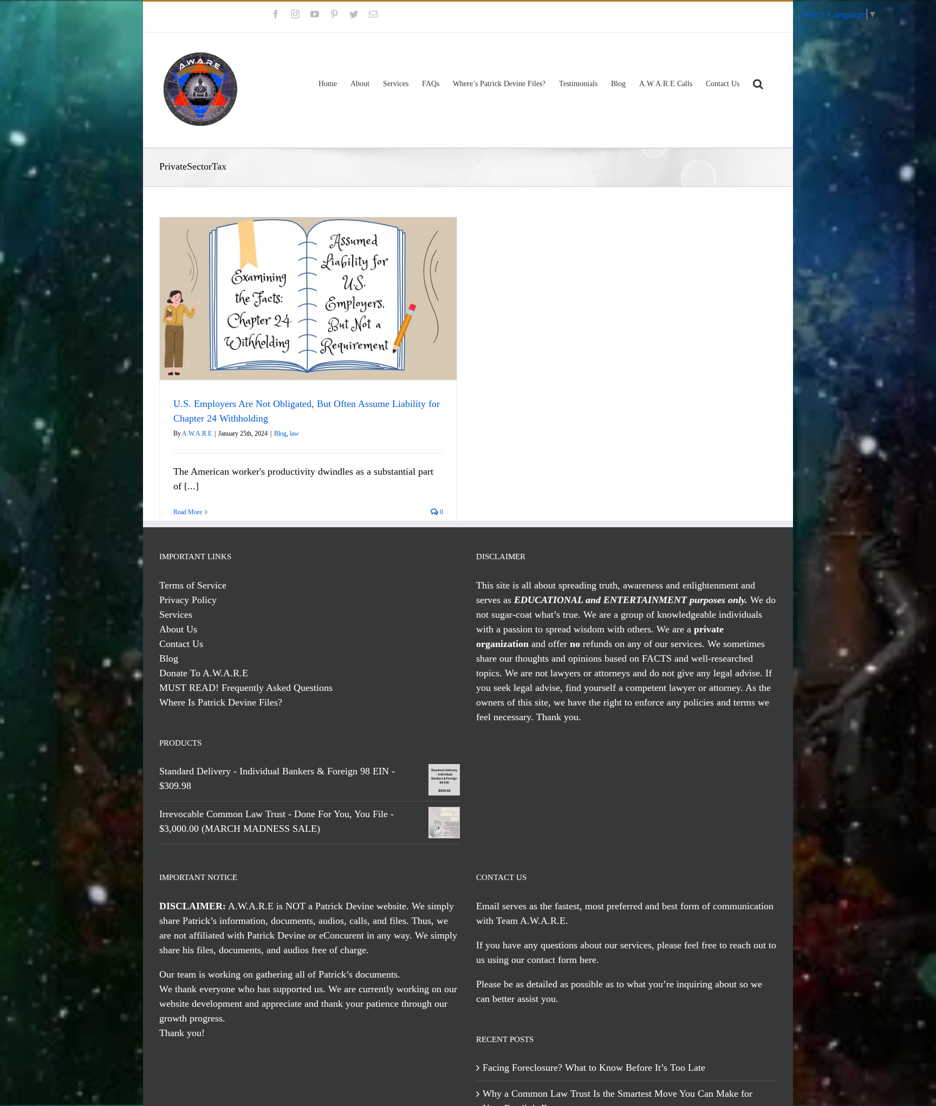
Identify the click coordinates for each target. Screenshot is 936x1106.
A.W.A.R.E (197, 433)
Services (175, 614)
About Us (178, 629)
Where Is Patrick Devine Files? (220, 702)
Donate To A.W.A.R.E (203, 673)
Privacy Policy (188, 599)
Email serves (501, 906)
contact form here (561, 959)
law (294, 433)
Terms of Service (192, 585)
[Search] (758, 82)
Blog (280, 433)
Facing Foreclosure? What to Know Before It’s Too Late (594, 1067)
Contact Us (181, 643)
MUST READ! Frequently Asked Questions (246, 687)
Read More (187, 512)
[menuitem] (745, 17)
